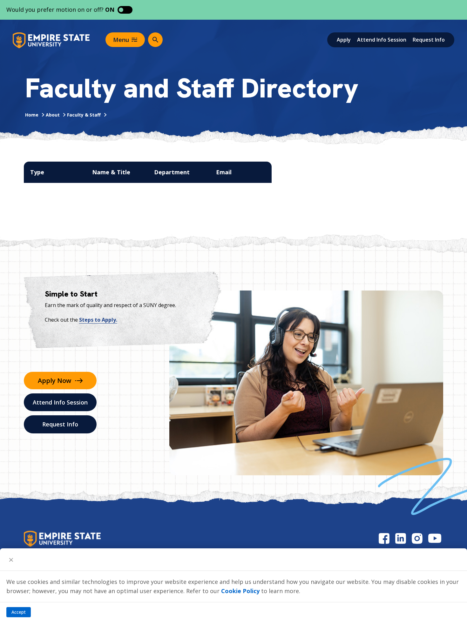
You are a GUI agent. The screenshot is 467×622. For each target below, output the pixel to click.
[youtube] (434, 538)
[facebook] (384, 538)
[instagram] (417, 538)
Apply (344, 39)
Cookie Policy (240, 591)
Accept (18, 612)
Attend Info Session (381, 39)
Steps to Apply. (98, 319)
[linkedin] (400, 538)
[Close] (11, 559)
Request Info (429, 39)
